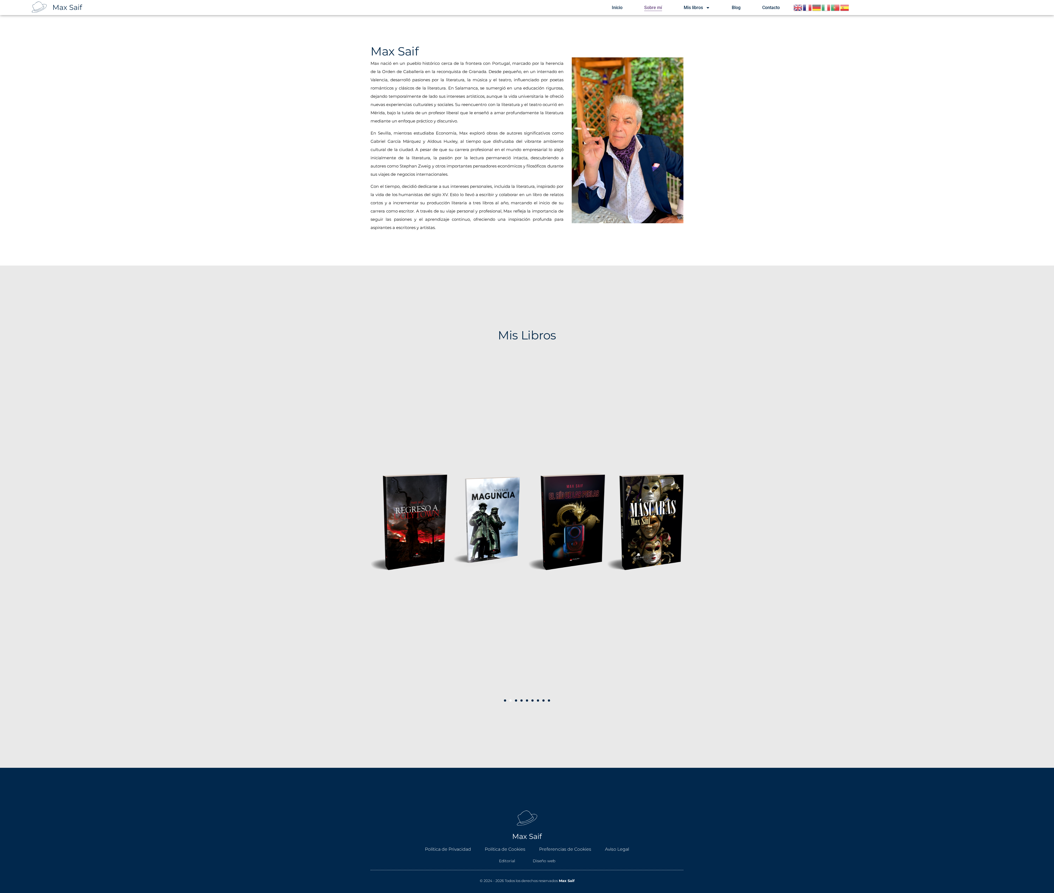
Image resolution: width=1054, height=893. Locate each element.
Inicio (617, 7)
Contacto (771, 7)
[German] (817, 7)
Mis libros (693, 7)
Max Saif (67, 7)
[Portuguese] (835, 7)
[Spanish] (845, 7)
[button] (505, 700)
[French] (807, 7)
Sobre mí (653, 7)
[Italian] (826, 7)
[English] (798, 7)
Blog (736, 7)
